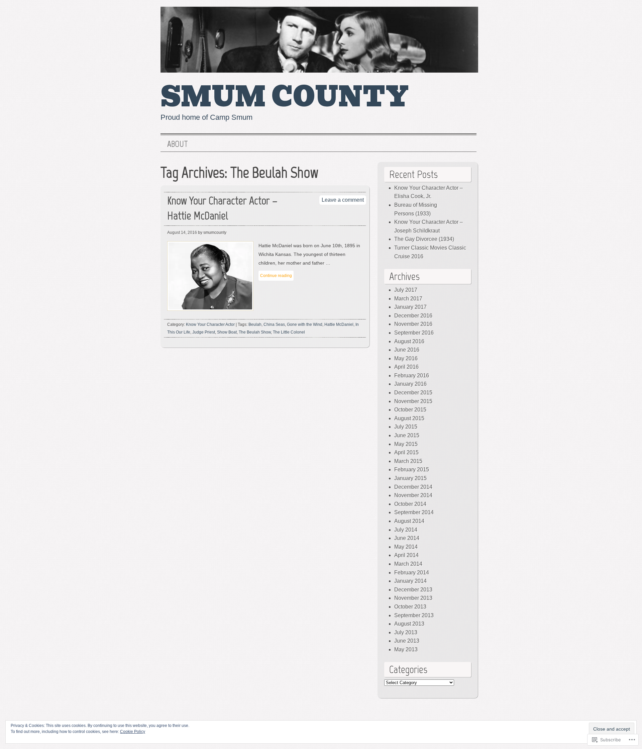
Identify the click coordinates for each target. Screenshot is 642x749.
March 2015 (408, 461)
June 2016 (406, 350)
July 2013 (405, 632)
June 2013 (406, 641)
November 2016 (413, 324)
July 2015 (405, 427)
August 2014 (409, 521)
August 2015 (409, 418)
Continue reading (276, 275)
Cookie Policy (132, 731)
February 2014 (411, 572)
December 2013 (413, 589)
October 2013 (410, 607)
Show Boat (227, 332)
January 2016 (410, 384)
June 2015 (406, 435)
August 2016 (409, 341)
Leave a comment (343, 200)
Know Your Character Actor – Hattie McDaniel (222, 208)
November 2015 (413, 401)
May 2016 (406, 358)
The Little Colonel (289, 332)
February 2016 (411, 375)
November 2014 (413, 495)
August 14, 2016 (182, 232)
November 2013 (413, 598)
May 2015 (406, 444)
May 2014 (406, 547)
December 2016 (413, 315)
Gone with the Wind (304, 324)
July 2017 (405, 290)
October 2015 (410, 409)
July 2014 (405, 530)
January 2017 (410, 307)
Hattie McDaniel (338, 324)
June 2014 (406, 538)
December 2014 (413, 487)
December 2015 (413, 392)
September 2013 (414, 615)
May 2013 (406, 649)
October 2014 (410, 504)
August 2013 (409, 624)
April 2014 (406, 555)
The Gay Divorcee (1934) (424, 239)
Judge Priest (203, 332)
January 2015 (410, 478)
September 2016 (414, 333)
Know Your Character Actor (210, 324)
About (177, 144)
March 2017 (408, 298)
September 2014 (414, 512)
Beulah (254, 324)
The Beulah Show (255, 332)
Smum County (284, 97)
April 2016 (406, 367)
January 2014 (410, 581)
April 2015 (406, 452)
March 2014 (408, 564)
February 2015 (411, 469)
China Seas (274, 324)
